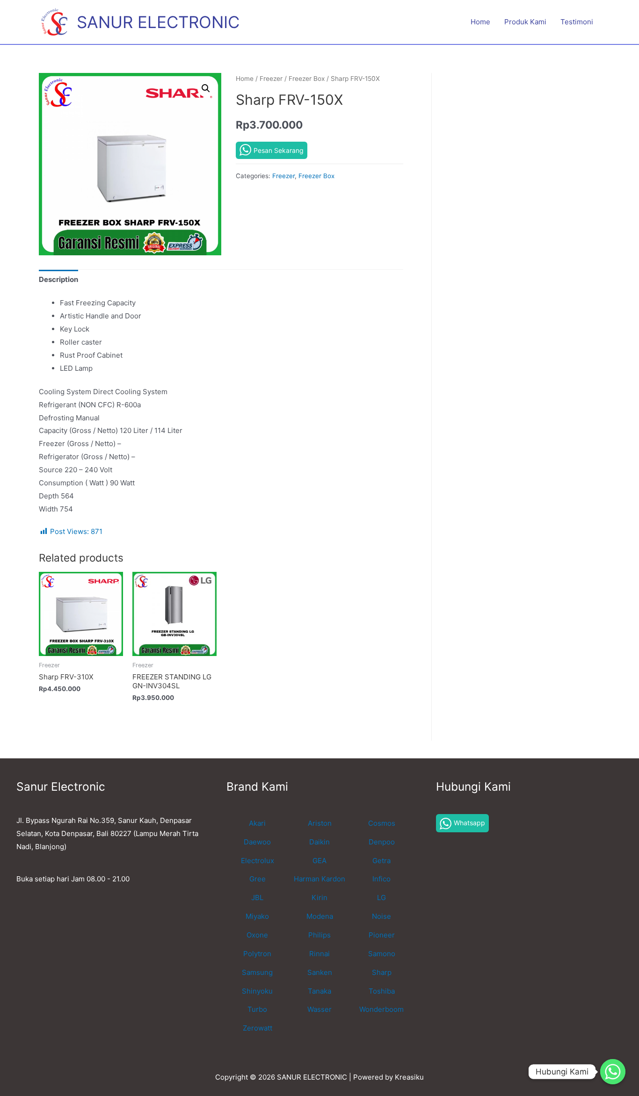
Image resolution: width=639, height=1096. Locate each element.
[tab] (58, 280)
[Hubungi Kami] (612, 1071)
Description (58, 279)
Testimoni (576, 21)
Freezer (271, 78)
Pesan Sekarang (279, 150)
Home (480, 21)
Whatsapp (469, 823)
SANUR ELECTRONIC (158, 22)
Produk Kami (525, 21)
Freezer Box (307, 78)
